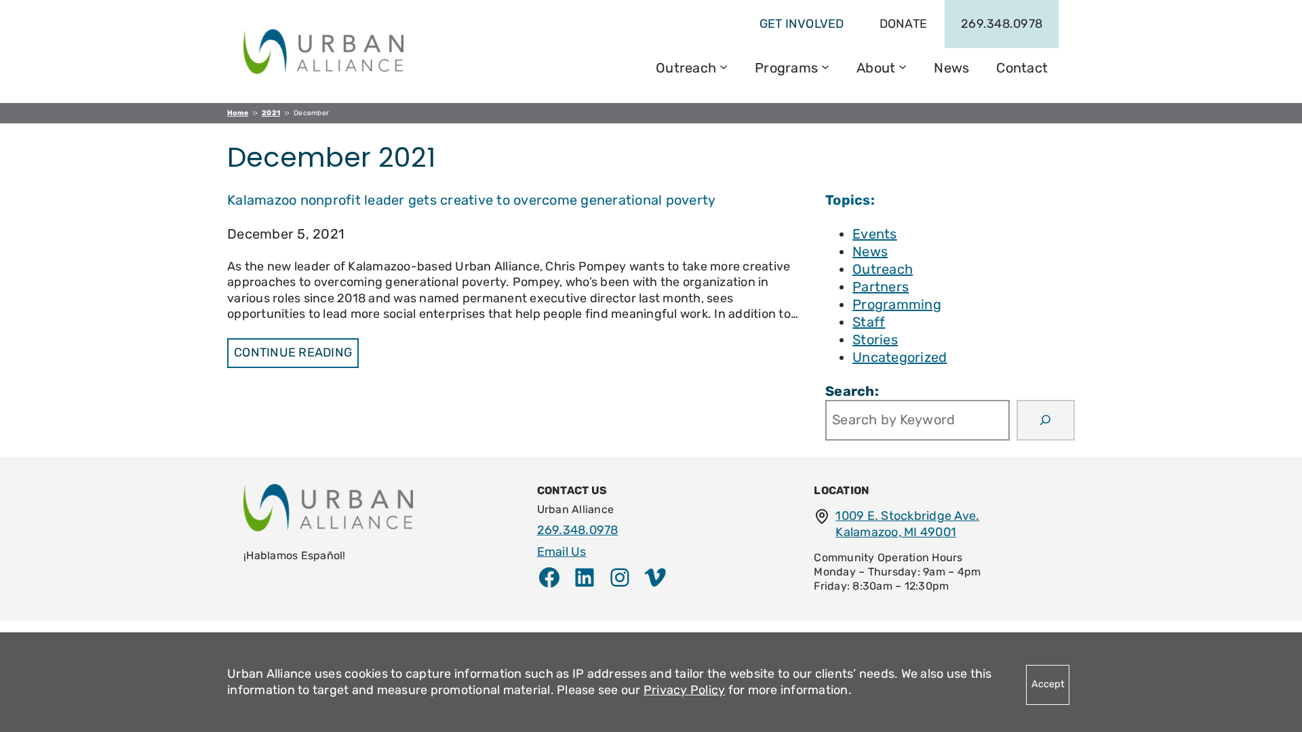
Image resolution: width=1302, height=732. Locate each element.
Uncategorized (899, 357)
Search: (852, 391)
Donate (904, 23)
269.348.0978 (1001, 23)
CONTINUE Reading (293, 352)
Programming (896, 304)
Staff (868, 322)
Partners (880, 287)
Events (874, 234)
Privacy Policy (685, 690)
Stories (875, 339)
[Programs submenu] (825, 66)
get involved (802, 23)
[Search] (1046, 420)
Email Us (562, 551)
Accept (1048, 684)
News (870, 251)
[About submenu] (903, 66)
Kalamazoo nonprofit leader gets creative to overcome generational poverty (471, 200)
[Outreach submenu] (723, 66)
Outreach (882, 269)
